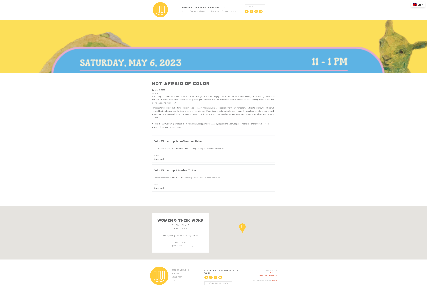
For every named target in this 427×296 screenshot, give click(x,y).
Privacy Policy (273, 275)
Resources (215, 11)
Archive (234, 11)
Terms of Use (263, 275)
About (184, 11)
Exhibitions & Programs (199, 11)
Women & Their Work (270, 273)
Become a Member (180, 270)
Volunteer (177, 277)
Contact (176, 280)
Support (225, 11)
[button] (242, 228)
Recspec (274, 280)
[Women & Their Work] (160, 9)
